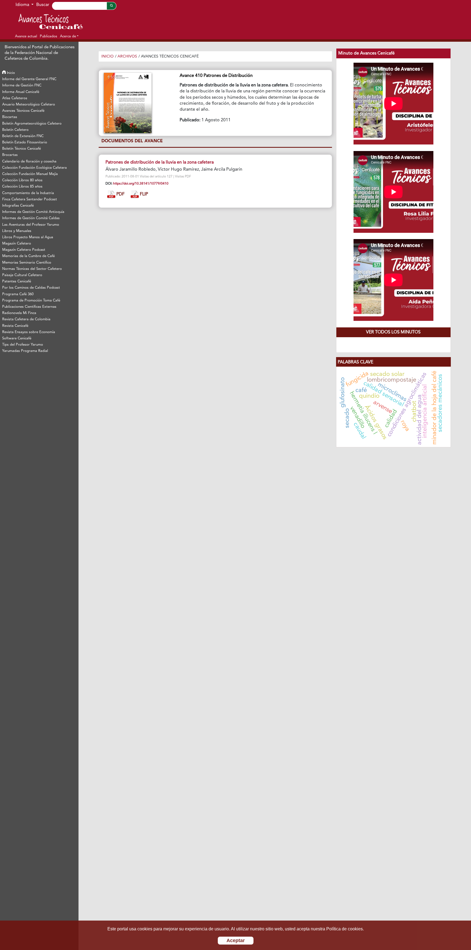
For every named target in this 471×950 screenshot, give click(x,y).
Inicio (10, 73)
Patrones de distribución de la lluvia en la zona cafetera (159, 162)
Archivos (127, 56)
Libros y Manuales (16, 231)
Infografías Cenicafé (18, 205)
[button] (69, 36)
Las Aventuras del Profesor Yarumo (30, 225)
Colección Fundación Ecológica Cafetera (34, 168)
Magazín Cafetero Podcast (23, 250)
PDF (120, 194)
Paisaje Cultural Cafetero (22, 275)
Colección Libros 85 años (22, 186)
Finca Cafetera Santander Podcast (29, 199)
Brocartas (10, 155)
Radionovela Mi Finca (19, 313)
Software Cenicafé (16, 338)
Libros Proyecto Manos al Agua (27, 237)
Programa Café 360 (18, 294)
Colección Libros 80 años (22, 180)
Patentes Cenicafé (16, 281)
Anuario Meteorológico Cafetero (28, 104)
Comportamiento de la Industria (28, 193)
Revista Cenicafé (15, 326)
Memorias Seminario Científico (26, 262)
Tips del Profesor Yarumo (22, 344)
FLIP (143, 194)
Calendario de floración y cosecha (29, 161)
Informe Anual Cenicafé (20, 92)
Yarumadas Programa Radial (25, 351)
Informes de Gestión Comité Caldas (31, 218)
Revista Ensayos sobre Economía (28, 332)
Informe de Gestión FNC (21, 85)
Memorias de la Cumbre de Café (28, 256)
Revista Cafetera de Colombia (26, 319)
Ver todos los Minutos (393, 332)
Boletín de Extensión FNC (23, 136)
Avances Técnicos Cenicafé (23, 111)
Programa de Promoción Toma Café (31, 300)
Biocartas (9, 117)
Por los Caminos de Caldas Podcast (31, 287)
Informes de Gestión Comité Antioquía (33, 212)
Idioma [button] (23, 5)
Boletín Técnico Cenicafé (21, 148)
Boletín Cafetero (15, 130)
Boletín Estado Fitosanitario (24, 142)
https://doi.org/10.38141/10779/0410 (140, 183)
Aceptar (236, 940)
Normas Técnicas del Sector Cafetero (32, 269)
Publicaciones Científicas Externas (29, 307)
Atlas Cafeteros (14, 98)
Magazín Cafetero (16, 243)
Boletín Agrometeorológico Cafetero (32, 123)
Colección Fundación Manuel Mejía (30, 174)
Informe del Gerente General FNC (29, 79)
